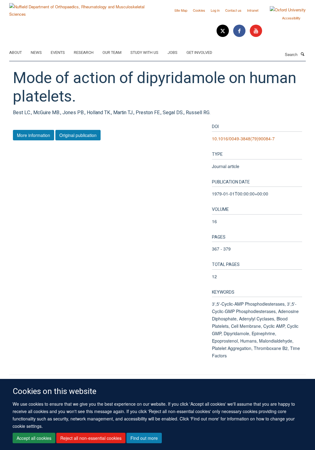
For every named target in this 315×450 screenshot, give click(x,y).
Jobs (172, 52)
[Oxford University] (283, 10)
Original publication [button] (78, 135)
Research (84, 52)
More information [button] (33, 135)
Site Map (180, 10)
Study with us (144, 52)
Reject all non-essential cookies (91, 438)
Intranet (252, 10)
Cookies (199, 10)
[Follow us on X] (223, 31)
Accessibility (291, 17)
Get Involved (199, 52)
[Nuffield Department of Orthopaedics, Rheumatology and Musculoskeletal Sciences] (81, 8)
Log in (215, 10)
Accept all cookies (34, 438)
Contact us (233, 10)
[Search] (302, 53)
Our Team (112, 52)
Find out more (144, 438)
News (36, 52)
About (15, 52)
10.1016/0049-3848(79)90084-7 (243, 138)
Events (58, 52)
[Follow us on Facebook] (240, 31)
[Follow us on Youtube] (256, 31)
